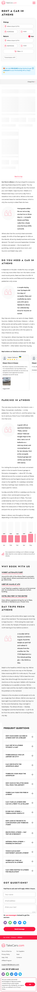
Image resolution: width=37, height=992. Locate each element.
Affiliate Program (7, 960)
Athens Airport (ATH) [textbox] (13, 26)
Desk (18, 954)
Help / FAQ (5, 957)
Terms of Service (7, 951)
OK (30, 984)
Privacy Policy (6, 954)
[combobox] (19, 26)
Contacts (19, 957)
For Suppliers (20, 951)
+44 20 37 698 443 (10, 969)
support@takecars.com (10, 965)
